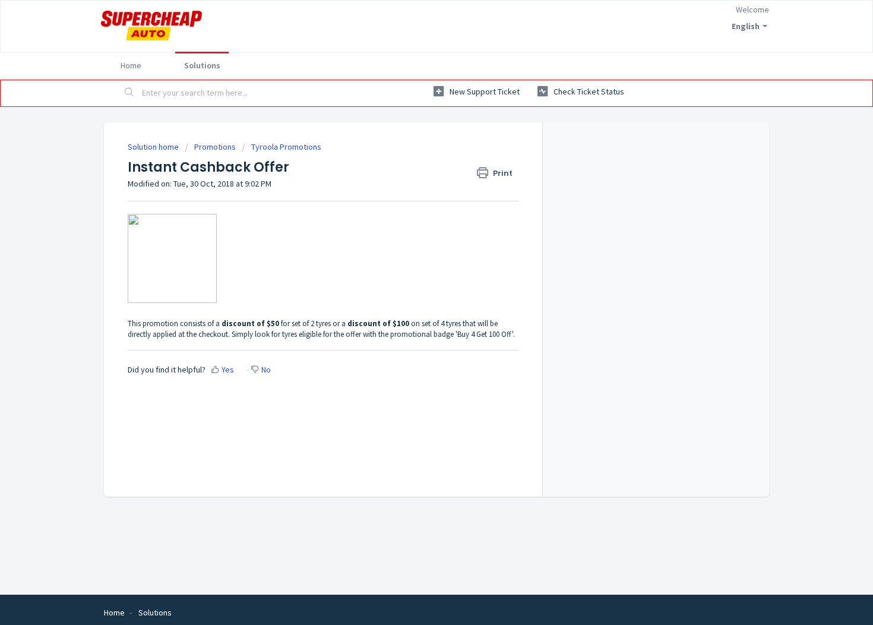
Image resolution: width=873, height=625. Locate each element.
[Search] (129, 93)
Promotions (215, 146)
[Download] (414, 155)
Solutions (202, 65)
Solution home (154, 146)
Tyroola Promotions (286, 146)
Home (131, 65)
